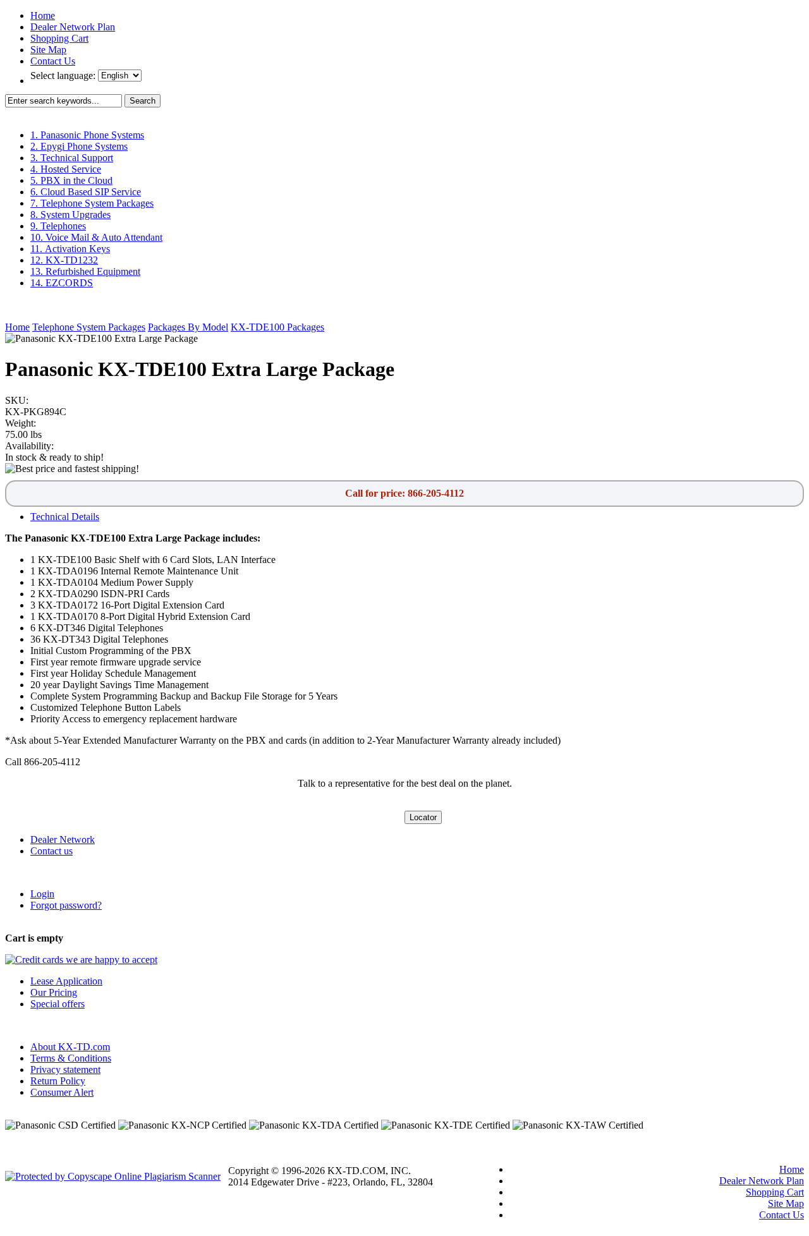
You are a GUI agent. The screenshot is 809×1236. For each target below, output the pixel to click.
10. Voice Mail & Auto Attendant (96, 237)
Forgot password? (66, 905)
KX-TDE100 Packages (277, 327)
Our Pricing (53, 992)
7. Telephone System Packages (92, 203)
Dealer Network (62, 839)
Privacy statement (65, 1069)
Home (42, 15)
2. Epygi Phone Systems (79, 146)
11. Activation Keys (70, 248)
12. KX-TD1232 (64, 260)
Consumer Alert (62, 1092)
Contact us (51, 850)
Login (42, 893)
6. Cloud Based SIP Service (85, 191)
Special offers (57, 1003)
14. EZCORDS (61, 282)
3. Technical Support (71, 157)
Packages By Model (188, 327)
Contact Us (52, 61)
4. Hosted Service (65, 169)
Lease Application (66, 981)
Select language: (64, 75)
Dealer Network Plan (72, 26)
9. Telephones (58, 226)
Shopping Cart (59, 38)
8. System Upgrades (70, 214)
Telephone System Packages (88, 327)
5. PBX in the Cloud (71, 180)
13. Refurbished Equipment (85, 271)
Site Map (48, 49)
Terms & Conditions (70, 1058)
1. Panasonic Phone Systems (87, 135)
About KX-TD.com (70, 1046)
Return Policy (57, 1080)
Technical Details (64, 516)
